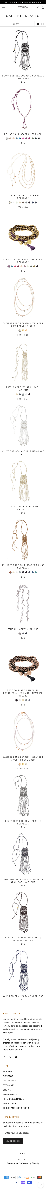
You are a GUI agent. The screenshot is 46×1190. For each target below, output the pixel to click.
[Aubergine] (9, 266)
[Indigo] (33, 572)
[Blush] (13, 138)
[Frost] (7, 138)
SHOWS (7, 1090)
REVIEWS (7, 1071)
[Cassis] (18, 266)
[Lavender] (25, 266)
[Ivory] (10, 202)
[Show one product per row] (38, 24)
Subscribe (13, 1141)
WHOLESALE (9, 1080)
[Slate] (29, 700)
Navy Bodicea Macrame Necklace (23, 996)
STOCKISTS (8, 1085)
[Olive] (34, 266)
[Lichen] (31, 266)
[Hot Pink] (15, 266)
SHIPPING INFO (10, 1094)
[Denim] (36, 202)
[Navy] (33, 202)
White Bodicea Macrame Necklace (23, 451)
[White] (13, 202)
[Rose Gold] (26, 330)
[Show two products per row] (42, 24)
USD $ (22, 1154)
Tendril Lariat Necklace (23, 629)
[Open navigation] (3, 7)
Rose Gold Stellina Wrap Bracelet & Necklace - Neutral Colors (23, 693)
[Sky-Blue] (17, 138)
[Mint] (17, 202)
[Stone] (23, 202)
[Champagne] (10, 138)
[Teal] (36, 572)
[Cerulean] (12, 266)
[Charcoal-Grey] (39, 138)
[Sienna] (10, 572)
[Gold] (23, 330)
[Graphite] (26, 633)
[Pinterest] (16, 1057)
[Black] (29, 202)
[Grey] (26, 202)
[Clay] (23, 633)
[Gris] (26, 700)
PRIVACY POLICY (11, 1103)
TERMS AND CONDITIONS (16, 1108)
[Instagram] (10, 1057)
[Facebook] (4, 1057)
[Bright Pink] (23, 138)
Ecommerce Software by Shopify (23, 1163)
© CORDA (23, 1160)
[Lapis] (20, 138)
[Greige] (20, 633)
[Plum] (29, 138)
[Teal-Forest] (36, 138)
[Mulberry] (26, 138)
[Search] (38, 7)
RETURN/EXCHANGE (13, 1099)
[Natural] (20, 202)
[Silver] (20, 330)
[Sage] (33, 138)
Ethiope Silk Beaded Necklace (23, 134)
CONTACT (8, 1076)
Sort (16, 24)
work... (22, 1049)
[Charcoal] (23, 572)
